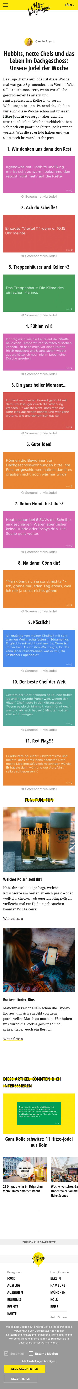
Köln (54, 1299)
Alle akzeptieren (24, 1368)
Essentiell (17, 1353)
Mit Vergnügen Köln (39, 9)
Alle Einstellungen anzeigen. (39, 1361)
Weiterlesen (13, 918)
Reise (54, 1306)
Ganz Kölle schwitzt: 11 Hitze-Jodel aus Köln (39, 1141)
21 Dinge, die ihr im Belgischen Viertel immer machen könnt (23, 1188)
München (58, 1292)
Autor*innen (58, 1317)
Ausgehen (15, 1292)
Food (11, 1278)
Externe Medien (46, 1353)
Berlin (55, 1278)
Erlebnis (14, 1299)
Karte (12, 1313)
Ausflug (13, 1285)
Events (12, 1306)
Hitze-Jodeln (13, 116)
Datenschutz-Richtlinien (43, 1342)
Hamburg (58, 1285)
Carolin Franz (44, 41)
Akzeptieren (20, 1378)
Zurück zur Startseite (38, 1242)
